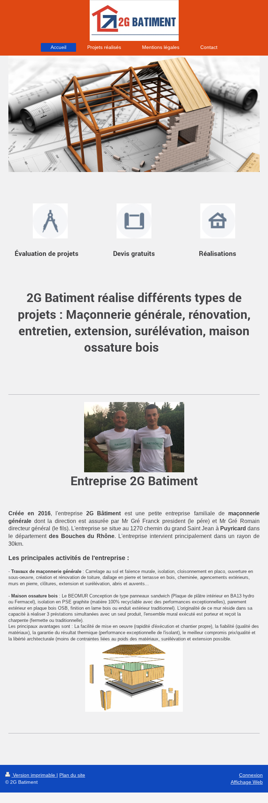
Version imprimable (34, 775)
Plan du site (72, 775)
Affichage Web (247, 782)
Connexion (251, 775)
